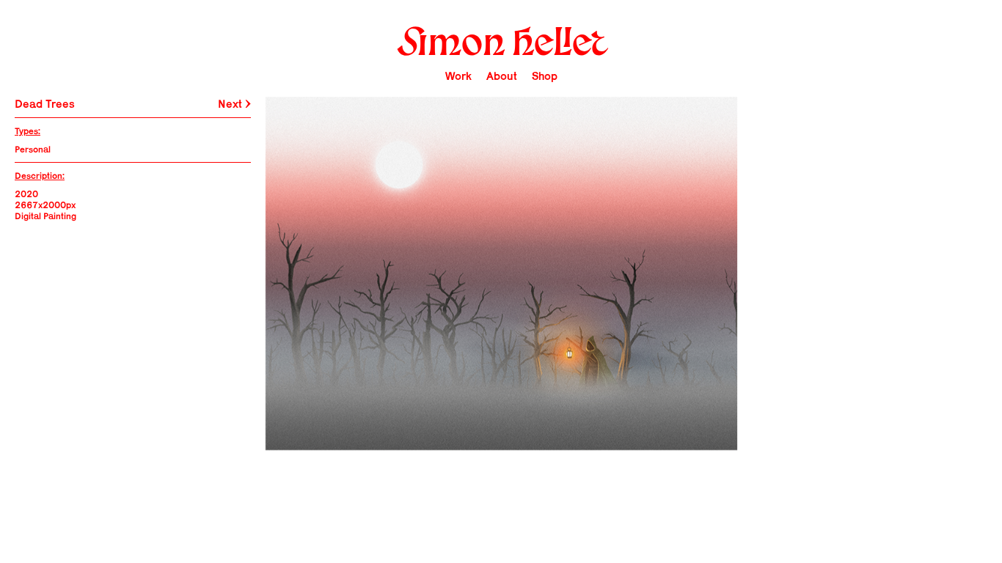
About (501, 76)
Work (458, 76)
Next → (234, 103)
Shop (544, 76)
